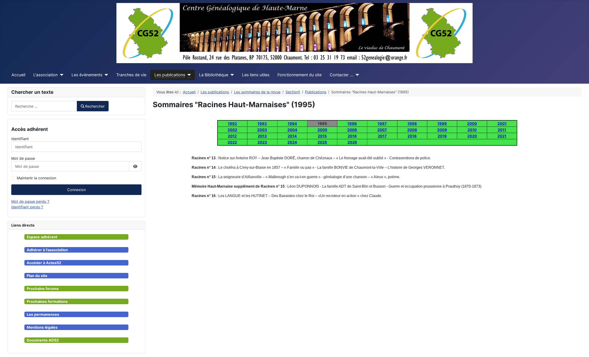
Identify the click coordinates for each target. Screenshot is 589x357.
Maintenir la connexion (36, 178)
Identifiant (20, 138)
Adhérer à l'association (47, 250)
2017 (382, 136)
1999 (442, 123)
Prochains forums (43, 288)
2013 (262, 136)
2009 (442, 129)
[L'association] (61, 75)
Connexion (76, 189)
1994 (292, 123)
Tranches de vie (131, 74)
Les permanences (43, 314)
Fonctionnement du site (299, 74)
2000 (472, 123)
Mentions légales (42, 327)
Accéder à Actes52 (44, 262)
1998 (412, 123)
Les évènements (87, 74)
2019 (442, 136)
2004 (292, 129)
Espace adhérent (42, 237)
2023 (262, 142)
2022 (232, 142)
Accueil (18, 74)
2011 (502, 129)
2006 (352, 129)
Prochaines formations (47, 301)
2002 (232, 129)
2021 (501, 136)
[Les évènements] (105, 75)
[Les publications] (188, 75)
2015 (322, 136)
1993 (262, 123)
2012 (232, 136)
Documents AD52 (43, 340)
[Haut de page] (581, 348)
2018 (412, 136)
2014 (292, 136)
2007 (382, 129)
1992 (232, 123)
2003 (262, 129)
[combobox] (44, 106)
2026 (352, 142)
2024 (292, 142)
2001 (502, 123)
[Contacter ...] (356, 75)
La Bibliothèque (213, 74)
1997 (382, 123)
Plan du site (37, 275)
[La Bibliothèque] (231, 75)
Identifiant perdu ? (27, 207)
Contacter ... (341, 74)
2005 (322, 129)
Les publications (169, 74)
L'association (45, 74)
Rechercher (95, 106)
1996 (352, 123)
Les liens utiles (255, 74)
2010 (472, 129)
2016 (352, 136)
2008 (412, 129)
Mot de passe (23, 158)
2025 (322, 142)
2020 (472, 136)
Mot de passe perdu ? (30, 201)
